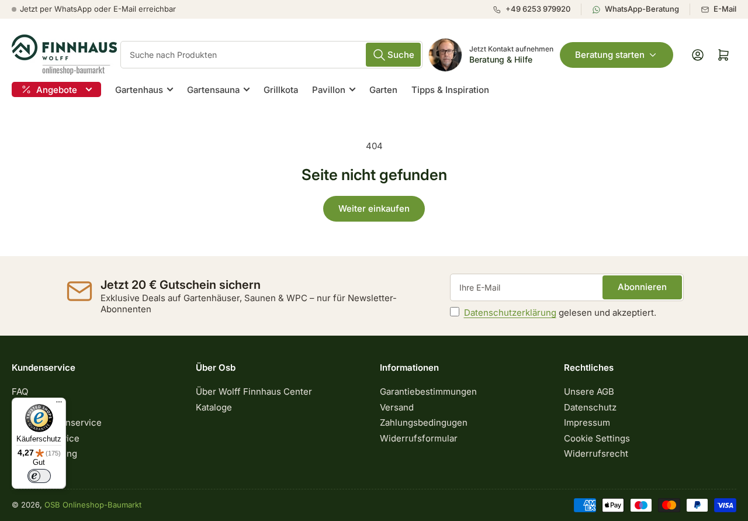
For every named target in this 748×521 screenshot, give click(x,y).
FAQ (20, 391)
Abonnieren (642, 286)
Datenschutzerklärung (510, 312)
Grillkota (281, 89)
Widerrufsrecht (596, 453)
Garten (383, 89)
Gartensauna (213, 89)
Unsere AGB (589, 391)
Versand (397, 407)
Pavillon (328, 89)
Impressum (587, 422)
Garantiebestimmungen (428, 391)
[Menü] (59, 405)
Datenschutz (590, 407)
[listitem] (537, 9)
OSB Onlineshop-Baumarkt (92, 504)
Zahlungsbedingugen (424, 422)
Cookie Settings (597, 438)
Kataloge (214, 407)
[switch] (39, 476)
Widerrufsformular (419, 438)
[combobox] (271, 54)
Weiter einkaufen (374, 208)
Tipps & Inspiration (450, 89)
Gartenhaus (139, 89)
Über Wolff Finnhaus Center (254, 391)
